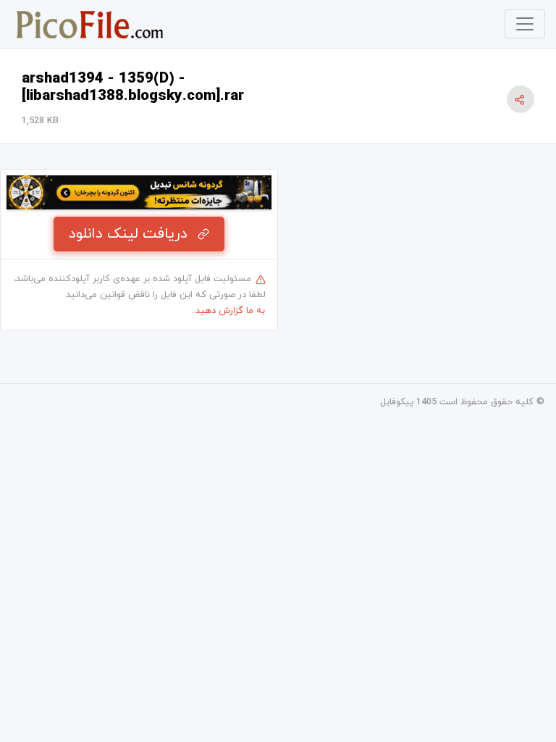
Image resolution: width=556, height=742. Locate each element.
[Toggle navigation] (525, 23)
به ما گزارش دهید (230, 310)
